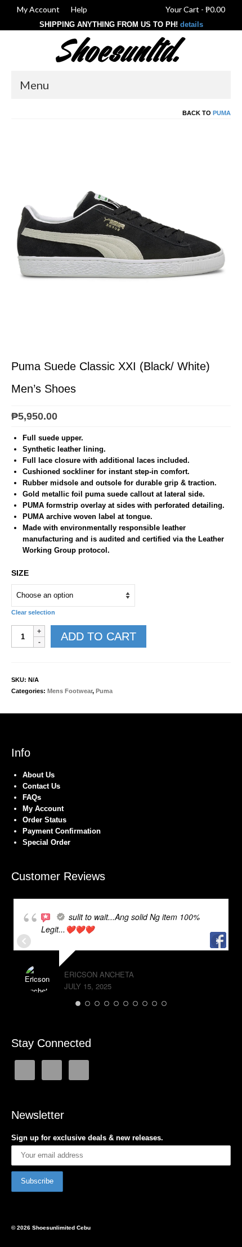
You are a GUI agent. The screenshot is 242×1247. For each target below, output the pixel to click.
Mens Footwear (69, 691)
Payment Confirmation (62, 831)
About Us (39, 775)
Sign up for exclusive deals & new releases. (87, 1138)
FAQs (32, 797)
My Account (43, 808)
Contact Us (41, 786)
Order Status (44, 820)
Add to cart (98, 636)
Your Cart (194, 9)
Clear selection (33, 612)
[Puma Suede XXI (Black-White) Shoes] (121, 239)
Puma (222, 113)
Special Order (46, 842)
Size (20, 572)
